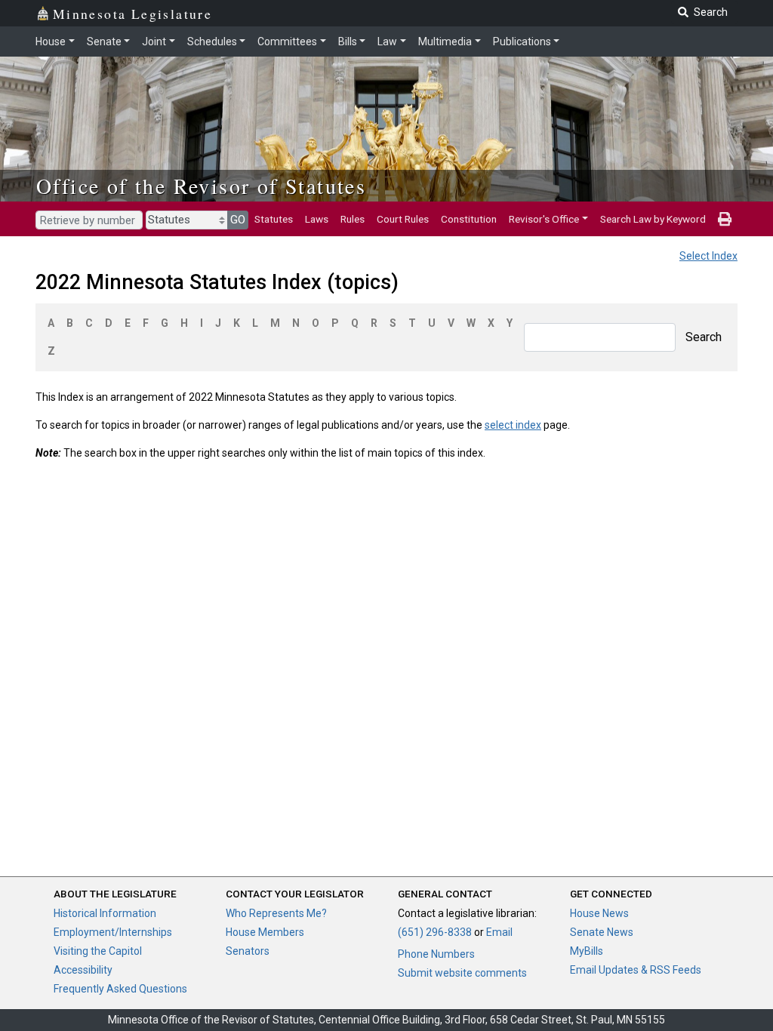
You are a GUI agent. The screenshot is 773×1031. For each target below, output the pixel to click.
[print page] (725, 219)
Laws (316, 219)
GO (237, 219)
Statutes (273, 219)
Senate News (601, 932)
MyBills (586, 951)
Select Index (708, 256)
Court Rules (403, 219)
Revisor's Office (544, 219)
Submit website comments (462, 973)
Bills (347, 41)
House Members (265, 932)
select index (513, 425)
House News (599, 913)
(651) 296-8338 (435, 932)
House (50, 41)
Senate (104, 41)
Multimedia (445, 41)
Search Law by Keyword (653, 219)
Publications (522, 41)
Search (703, 337)
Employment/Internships (113, 932)
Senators (247, 951)
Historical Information (105, 913)
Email (499, 932)
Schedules (212, 41)
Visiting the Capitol (98, 951)
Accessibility (83, 970)
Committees (287, 41)
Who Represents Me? (276, 913)
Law (387, 41)
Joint (154, 41)
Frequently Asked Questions (120, 989)
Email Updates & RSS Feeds (635, 970)
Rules (352, 219)
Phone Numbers (436, 954)
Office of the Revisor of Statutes (201, 185)
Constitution (469, 219)
